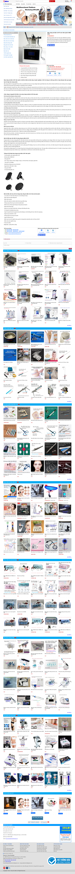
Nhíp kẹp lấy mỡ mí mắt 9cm (36, 456)
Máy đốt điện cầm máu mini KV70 (9, 420)
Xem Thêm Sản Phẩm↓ (37, 818)
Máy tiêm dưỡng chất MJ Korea (50, 653)
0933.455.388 (52, 66)
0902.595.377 (15, 231)
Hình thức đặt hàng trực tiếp (25, 845)
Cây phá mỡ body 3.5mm (63, 380)
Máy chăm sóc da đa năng (9, 40)
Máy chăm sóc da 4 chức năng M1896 (10, 593)
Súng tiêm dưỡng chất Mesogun (64, 707)
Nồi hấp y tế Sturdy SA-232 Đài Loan (65, 397)
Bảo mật (55, 851)
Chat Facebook (50, 75)
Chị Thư (59, 75)
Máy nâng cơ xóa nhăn (28, 27)
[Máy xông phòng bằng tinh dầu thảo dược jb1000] (10, 802)
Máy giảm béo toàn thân (8, 44)
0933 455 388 (8, 861)
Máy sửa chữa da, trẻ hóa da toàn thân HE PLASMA (50, 303)
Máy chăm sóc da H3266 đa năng (22, 593)
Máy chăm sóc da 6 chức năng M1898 (51, 575)
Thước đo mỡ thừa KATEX (35, 380)
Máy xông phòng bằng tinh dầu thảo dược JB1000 (10, 810)
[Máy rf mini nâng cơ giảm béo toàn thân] (64, 802)
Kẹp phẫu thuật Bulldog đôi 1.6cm (23, 420)
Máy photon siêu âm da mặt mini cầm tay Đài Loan (9, 534)
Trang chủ (11, 27)
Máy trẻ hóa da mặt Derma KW (50, 320)
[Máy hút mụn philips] (51, 802)
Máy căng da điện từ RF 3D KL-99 (64, 284)
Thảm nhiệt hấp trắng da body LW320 (37, 731)
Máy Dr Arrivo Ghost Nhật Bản (64, 302)
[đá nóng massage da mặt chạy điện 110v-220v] (23, 802)
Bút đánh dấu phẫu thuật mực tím (37, 420)
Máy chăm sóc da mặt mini (9, 38)
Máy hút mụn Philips (20, 575)
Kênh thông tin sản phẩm (58, 849)
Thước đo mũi (19, 474)
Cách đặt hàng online (40, 845)
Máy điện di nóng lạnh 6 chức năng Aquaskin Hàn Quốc (51, 267)
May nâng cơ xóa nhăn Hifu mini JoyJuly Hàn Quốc (36, 303)
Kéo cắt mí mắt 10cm (62, 474)
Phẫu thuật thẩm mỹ (7, 34)
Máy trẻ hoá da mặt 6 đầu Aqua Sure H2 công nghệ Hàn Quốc (37, 285)
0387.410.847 (9, 231)
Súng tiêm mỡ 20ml (20, 397)
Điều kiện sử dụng (57, 845)
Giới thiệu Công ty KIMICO (7, 849)
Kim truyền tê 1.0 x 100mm (8, 362)
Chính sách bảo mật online (41, 849)
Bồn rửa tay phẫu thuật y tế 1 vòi (50, 397)
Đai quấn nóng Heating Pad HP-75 (64, 767)
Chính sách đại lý (23, 849)
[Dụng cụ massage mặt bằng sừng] (37, 802)
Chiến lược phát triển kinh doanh (9, 851)
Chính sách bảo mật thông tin (8, 845)
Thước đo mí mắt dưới (49, 380)
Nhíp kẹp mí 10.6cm (48, 456)
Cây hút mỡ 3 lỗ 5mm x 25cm (22, 380)
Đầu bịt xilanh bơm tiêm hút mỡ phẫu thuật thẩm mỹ (36, 345)
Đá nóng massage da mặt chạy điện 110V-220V (23, 810)
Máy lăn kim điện (7, 48)
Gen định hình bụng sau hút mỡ (50, 344)
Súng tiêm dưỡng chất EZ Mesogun (65, 671)
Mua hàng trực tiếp (23, 848)
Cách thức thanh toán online (42, 851)
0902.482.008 (58, 66)
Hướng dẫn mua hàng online (42, 848)
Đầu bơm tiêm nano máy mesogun (37, 689)
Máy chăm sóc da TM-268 (21, 611)
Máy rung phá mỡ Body (8, 380)
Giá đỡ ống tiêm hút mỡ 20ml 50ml (37, 362)
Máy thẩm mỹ (6, 50)
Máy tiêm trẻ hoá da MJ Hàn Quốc (23, 653)
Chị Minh (55, 75)
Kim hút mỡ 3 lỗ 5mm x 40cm (64, 362)
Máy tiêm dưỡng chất (8, 42)
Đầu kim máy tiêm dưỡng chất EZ (9, 689)
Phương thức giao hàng (24, 851)
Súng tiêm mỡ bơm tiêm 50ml (36, 397)
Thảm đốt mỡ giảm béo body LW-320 (51, 731)
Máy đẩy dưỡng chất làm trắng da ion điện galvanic (23, 534)
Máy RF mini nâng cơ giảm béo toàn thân (65, 810)
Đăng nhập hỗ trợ (57, 848)
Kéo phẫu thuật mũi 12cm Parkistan (37, 438)
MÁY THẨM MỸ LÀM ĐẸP (18, 27)
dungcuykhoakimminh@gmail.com (58, 68)
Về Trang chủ (44, 822)
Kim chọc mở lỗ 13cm (7, 397)
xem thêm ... (69, 325)
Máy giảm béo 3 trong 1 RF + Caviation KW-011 (63, 750)
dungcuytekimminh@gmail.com (57, 69)
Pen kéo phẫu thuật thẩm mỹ (9, 36)
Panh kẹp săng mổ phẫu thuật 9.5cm (65, 420)
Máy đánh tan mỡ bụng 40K (49, 749)
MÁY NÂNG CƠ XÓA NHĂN (8, 29)
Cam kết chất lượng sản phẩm (8, 848)
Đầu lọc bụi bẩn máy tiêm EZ (63, 653)
